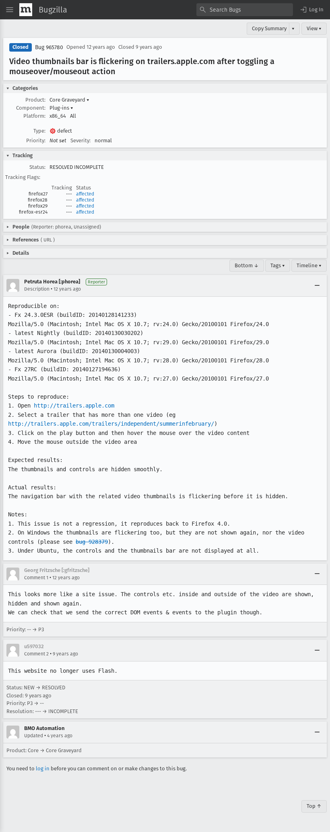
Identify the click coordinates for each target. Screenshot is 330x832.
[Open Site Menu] (9, 9)
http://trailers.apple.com (74, 405)
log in (43, 768)
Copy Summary (269, 28)
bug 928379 (92, 542)
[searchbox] (244, 9)
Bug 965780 (49, 47)
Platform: (34, 116)
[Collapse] (317, 285)
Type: (39, 131)
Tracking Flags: (22, 177)
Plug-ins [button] (61, 108)
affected (85, 194)
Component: (30, 108)
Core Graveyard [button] (69, 100)
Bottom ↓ (247, 265)
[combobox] (244, 9)
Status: (37, 167)
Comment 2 (36, 654)
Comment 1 (36, 577)
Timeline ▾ (309, 265)
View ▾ (314, 28)
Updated (33, 735)
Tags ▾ (277, 265)
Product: (35, 100)
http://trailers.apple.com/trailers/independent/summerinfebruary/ (111, 423)
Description (37, 289)
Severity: (80, 140)
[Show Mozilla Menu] (25, 9)
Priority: (35, 140)
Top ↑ (314, 806)
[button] (311, 9)
